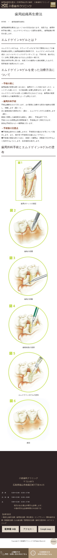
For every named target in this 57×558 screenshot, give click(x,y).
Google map (45, 529)
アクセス (27, 529)
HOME (3, 22)
